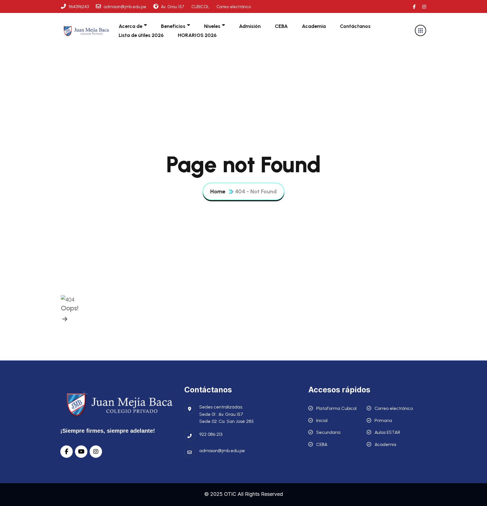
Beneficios (173, 26)
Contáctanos (355, 26)
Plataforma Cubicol (336, 408)
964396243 (78, 6)
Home (217, 191)
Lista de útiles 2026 (141, 35)
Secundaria (328, 432)
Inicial (321, 420)
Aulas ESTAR (387, 432)
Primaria (383, 420)
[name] (86, 30)
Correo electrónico (233, 6)
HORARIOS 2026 (197, 35)
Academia (314, 26)
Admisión (250, 26)
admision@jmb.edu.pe (124, 6)
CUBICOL (200, 6)
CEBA (281, 26)
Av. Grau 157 (172, 6)
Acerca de (130, 26)
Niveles (212, 26)
